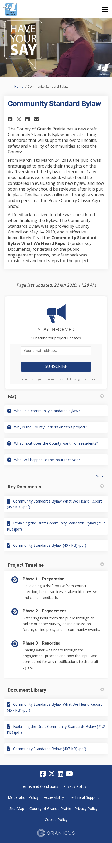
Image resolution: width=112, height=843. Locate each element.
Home (18, 86)
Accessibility (54, 797)
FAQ (12, 396)
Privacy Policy (74, 786)
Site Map (16, 808)
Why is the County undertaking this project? (50, 427)
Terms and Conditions (39, 786)
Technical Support (84, 797)
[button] (11, 119)
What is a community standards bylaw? (47, 410)
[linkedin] (60, 774)
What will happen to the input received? (47, 459)
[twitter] (51, 774)
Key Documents (24, 486)
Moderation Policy (23, 797)
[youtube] (69, 774)
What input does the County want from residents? (56, 443)
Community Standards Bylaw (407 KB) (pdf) (49, 545)
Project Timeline (26, 565)
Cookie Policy (56, 819)
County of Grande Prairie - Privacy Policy (63, 808)
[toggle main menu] (104, 9)
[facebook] (43, 774)
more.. (100, 476)
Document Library (27, 690)
